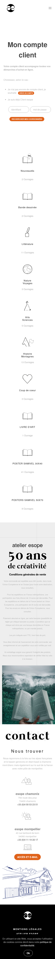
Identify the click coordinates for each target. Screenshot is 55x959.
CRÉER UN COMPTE (26, 93)
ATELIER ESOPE (27, 933)
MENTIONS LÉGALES (27, 929)
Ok (28, 953)
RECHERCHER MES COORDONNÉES (27, 119)
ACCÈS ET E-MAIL (27, 857)
